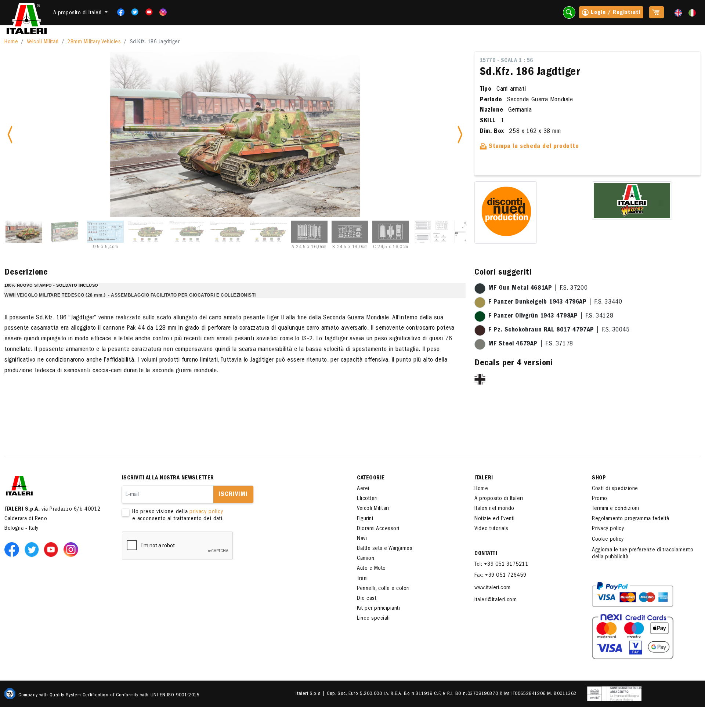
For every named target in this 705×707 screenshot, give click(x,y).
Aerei (363, 489)
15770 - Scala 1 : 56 (506, 61)
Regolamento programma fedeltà (630, 519)
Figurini (365, 519)
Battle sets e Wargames (384, 549)
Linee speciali (373, 618)
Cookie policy (608, 540)
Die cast (366, 599)
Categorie (371, 478)
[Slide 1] (24, 231)
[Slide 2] (64, 231)
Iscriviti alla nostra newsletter (168, 478)
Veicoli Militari (43, 42)
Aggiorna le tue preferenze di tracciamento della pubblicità (642, 553)
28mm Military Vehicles (94, 42)
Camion (365, 559)
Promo (599, 499)
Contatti (485, 554)
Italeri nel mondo (494, 509)
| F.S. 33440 (555, 302)
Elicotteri (367, 499)
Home (11, 42)
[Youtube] (147, 12)
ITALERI (483, 478)
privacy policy (206, 512)
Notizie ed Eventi (494, 519)
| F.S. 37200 (538, 288)
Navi (362, 539)
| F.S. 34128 (550, 316)
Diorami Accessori (378, 529)
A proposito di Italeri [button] (78, 13)
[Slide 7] (268, 231)
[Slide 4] (146, 231)
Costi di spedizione (615, 489)
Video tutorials (491, 529)
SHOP (599, 478)
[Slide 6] (227, 231)
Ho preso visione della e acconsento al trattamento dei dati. (178, 515)
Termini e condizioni (615, 509)
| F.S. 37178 (530, 344)
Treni (362, 579)
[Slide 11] (431, 231)
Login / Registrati (614, 13)
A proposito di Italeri (498, 499)
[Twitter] (132, 12)
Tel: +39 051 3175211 (501, 565)
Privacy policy (608, 529)
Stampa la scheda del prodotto (533, 147)
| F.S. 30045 (559, 330)
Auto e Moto (371, 569)
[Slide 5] (187, 231)
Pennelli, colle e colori (383, 589)
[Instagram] (163, 12)
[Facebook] (118, 12)
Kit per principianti (378, 609)
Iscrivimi (233, 495)
